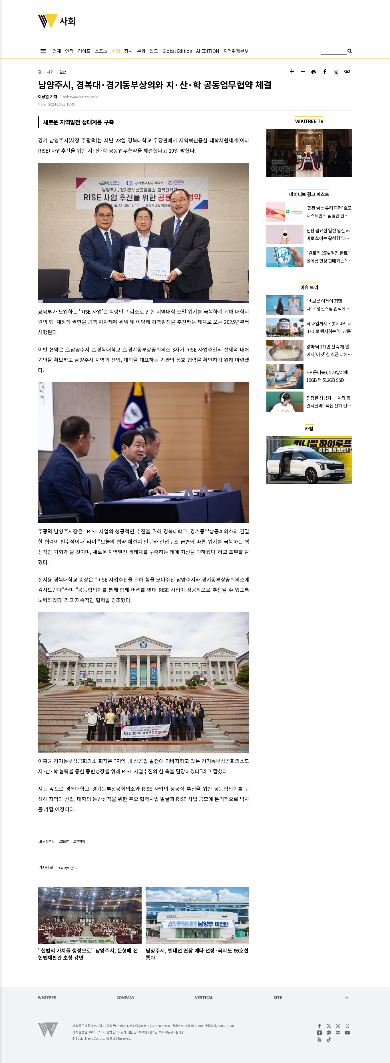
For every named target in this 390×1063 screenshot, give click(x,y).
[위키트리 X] (329, 1025)
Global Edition (177, 50)
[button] (292, 72)
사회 (116, 50)
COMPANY (125, 997)
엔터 (69, 50)
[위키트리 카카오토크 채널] (329, 1032)
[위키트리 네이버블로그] (338, 1032)
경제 (57, 50)
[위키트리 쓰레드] (347, 1025)
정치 (128, 50)
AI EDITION (207, 50)
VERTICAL (204, 997)
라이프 (84, 50)
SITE (278, 997)
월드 (154, 50)
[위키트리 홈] (48, 26)
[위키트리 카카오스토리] (319, 1032)
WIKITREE (47, 997)
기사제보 (46, 867)
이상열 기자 (47, 96)
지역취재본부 (235, 50)
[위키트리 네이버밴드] (319, 1039)
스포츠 (101, 50)
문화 (141, 50)
